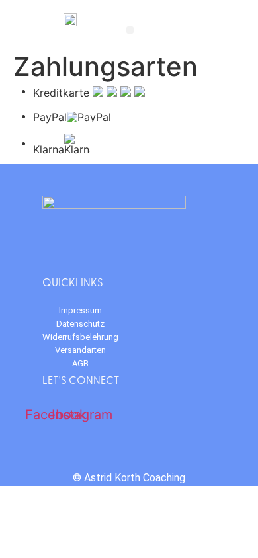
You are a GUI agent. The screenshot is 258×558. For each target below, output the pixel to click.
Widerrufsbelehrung (80, 337)
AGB (80, 363)
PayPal (50, 117)
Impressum (80, 310)
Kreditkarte (61, 92)
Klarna (48, 149)
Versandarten (80, 350)
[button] (130, 30)
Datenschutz (80, 324)
